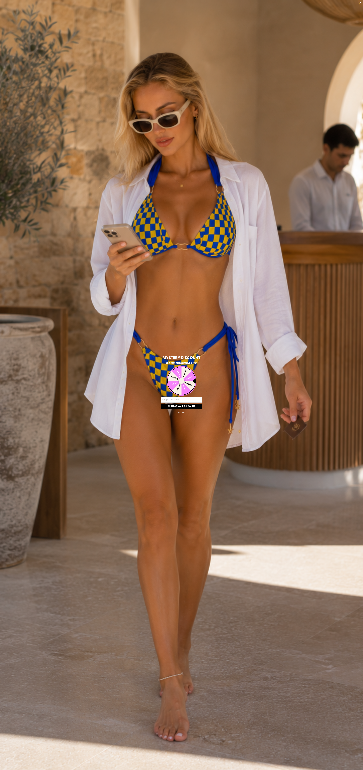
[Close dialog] (360, 2)
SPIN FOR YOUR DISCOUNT (181, 406)
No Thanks (181, 412)
